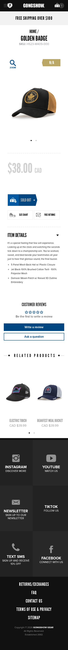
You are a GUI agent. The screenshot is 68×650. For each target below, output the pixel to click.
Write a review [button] (34, 327)
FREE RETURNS (49, 214)
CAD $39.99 (17, 426)
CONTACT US (34, 601)
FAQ (34, 592)
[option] (34, 95)
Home (32, 31)
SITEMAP (34, 617)
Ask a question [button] (34, 337)
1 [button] (31, 140)
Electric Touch (18, 420)
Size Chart (23, 214)
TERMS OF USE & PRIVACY (34, 609)
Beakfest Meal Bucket (50, 420)
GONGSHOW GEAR (43, 627)
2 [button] (36, 140)
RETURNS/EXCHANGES (34, 584)
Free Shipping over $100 (34, 18)
